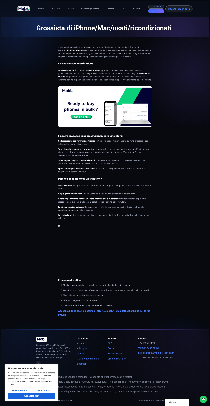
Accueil (41, 9)
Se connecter (156, 6)
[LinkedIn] (38, 363)
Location (110, 9)
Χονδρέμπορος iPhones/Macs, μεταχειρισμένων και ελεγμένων (71, 381)
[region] (31, 382)
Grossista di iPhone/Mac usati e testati (111, 376)
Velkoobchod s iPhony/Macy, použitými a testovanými (139, 381)
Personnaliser (20, 390)
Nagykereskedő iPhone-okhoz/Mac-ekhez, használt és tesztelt (131, 386)
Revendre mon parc (179, 8)
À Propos (56, 9)
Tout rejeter (43, 390)
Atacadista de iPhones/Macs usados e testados (61, 376)
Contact (136, 9)
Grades (70, 9)
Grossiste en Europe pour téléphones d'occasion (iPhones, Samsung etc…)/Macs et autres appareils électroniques (97, 391)
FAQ (123, 9)
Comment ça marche (90, 9)
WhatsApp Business (148, 347)
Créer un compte (156, 11)
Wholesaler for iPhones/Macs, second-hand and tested (65, 386)
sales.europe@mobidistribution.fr (156, 352)
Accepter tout (31, 395)
